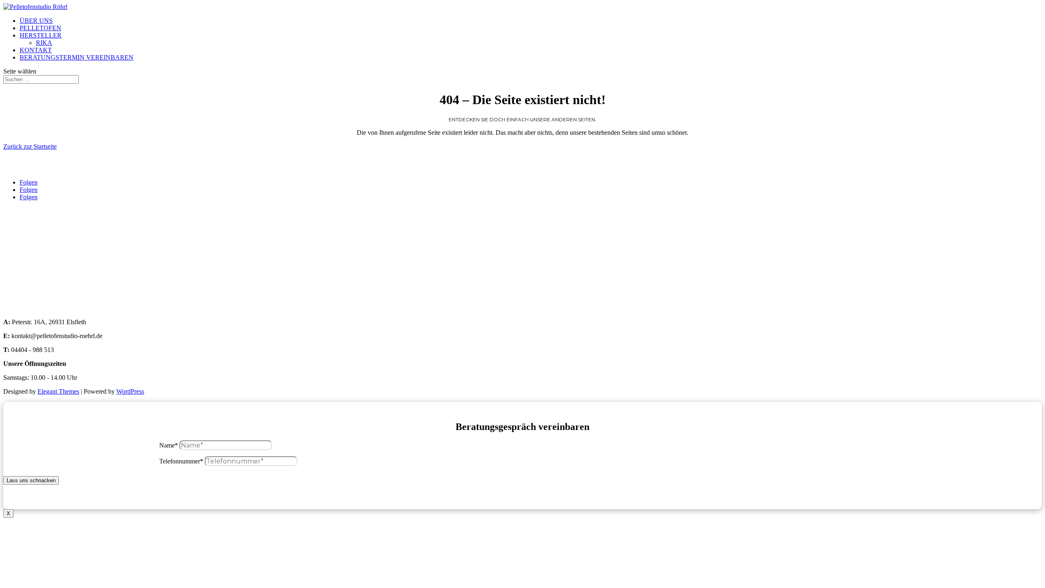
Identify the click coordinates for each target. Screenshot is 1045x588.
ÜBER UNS (36, 20)
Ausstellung (18, 266)
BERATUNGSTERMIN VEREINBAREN (76, 57)
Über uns (15, 224)
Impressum (17, 294)
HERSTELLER (41, 35)
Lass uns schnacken (31, 480)
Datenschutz (19, 308)
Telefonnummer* (181, 461)
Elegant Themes (58, 391)
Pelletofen (16, 238)
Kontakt (13, 280)
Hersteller (15, 252)
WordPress (130, 391)
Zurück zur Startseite (30, 146)
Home (11, 210)
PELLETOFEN (40, 27)
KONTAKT (36, 50)
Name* (168, 445)
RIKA (44, 42)
